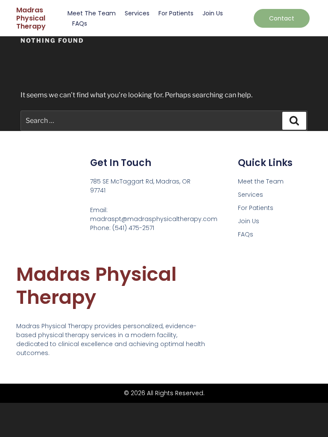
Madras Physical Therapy (31, 18)
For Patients (175, 13)
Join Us (212, 13)
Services (137, 13)
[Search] (294, 121)
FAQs (79, 23)
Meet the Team (91, 13)
